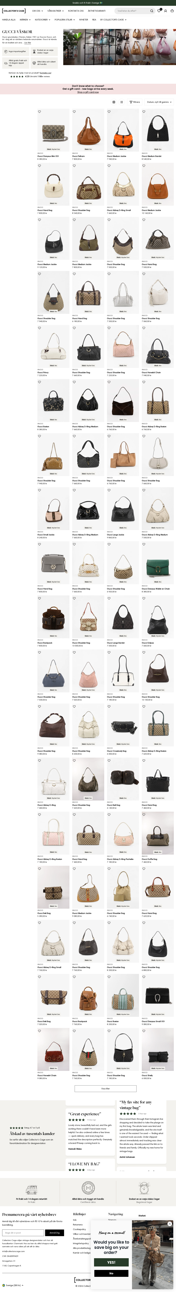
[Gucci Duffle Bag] (158, 833)
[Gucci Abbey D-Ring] (53, 779)
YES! (111, 1262)
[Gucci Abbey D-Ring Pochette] (123, 833)
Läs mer (27, 43)
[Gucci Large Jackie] (123, 508)
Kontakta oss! (45, 73)
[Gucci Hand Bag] (53, 184)
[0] (159, 11)
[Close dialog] (169, 1223)
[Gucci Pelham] (88, 130)
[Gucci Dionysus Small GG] (158, 995)
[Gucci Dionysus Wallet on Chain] (158, 562)
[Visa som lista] (121, 102)
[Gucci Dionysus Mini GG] (53, 130)
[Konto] (165, 11)
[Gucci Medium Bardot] (158, 130)
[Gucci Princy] (53, 346)
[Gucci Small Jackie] (53, 508)
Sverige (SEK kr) (13, 1285)
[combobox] (135, 11)
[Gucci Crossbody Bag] (123, 725)
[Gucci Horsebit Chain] (158, 346)
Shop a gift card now (88, 92)
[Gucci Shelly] (158, 1049)
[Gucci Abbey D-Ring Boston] (158, 400)
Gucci (40, 153)
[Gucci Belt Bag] (123, 779)
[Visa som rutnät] (114, 102)
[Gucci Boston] (53, 400)
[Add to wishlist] (39, 111)
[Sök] (151, 11)
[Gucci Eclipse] (158, 616)
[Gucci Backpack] (53, 616)
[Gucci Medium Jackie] (123, 130)
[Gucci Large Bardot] (123, 616)
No (111, 1273)
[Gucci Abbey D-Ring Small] (123, 184)
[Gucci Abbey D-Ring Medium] (88, 400)
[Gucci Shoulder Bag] (88, 184)
